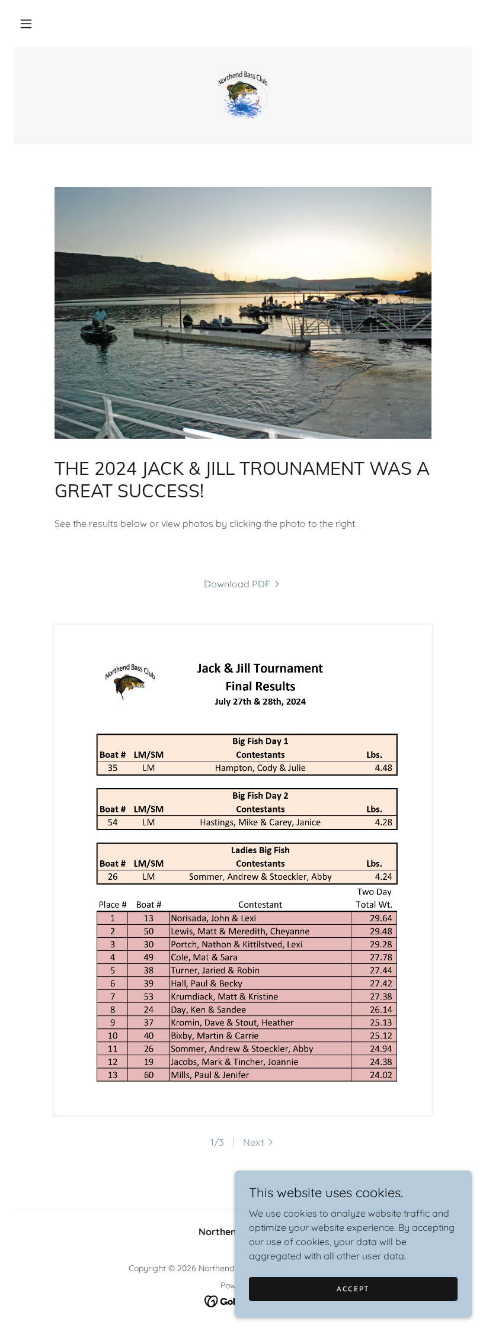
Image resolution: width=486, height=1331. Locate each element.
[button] (26, 24)
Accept (353, 1288)
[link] (243, 94)
